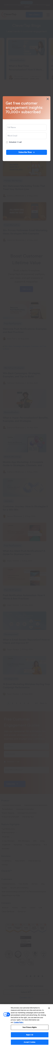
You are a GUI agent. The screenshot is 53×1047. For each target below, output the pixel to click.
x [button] (47, 98)
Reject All (29, 1035)
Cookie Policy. (19, 1022)
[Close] (49, 1008)
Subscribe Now (25, 152)
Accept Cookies (29, 1042)
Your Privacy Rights (29, 1027)
